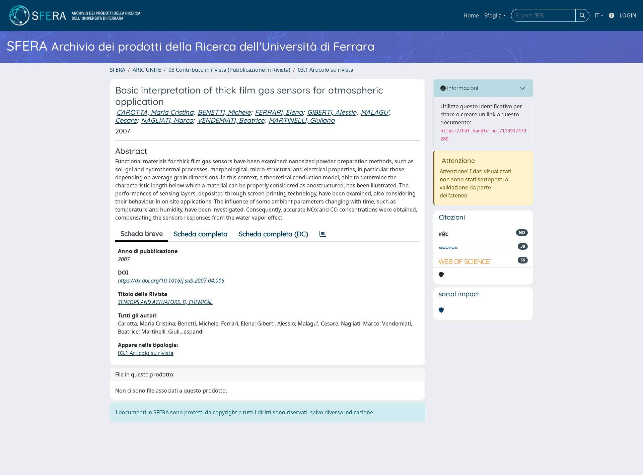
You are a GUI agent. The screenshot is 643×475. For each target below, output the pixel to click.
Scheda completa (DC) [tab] (273, 234)
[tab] (323, 234)
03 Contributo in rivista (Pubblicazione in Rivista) (229, 69)
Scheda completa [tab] (200, 234)
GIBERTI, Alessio (331, 112)
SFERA (117, 69)
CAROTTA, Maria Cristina (155, 112)
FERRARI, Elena (279, 112)
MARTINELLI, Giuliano (302, 120)
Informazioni (462, 87)
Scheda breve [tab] (142, 233)
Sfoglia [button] (493, 15)
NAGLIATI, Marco (167, 120)
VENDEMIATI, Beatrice (230, 120)
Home (471, 15)
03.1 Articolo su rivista (325, 69)
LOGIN (628, 15)
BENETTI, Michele (224, 112)
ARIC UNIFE (147, 69)
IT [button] (597, 15)
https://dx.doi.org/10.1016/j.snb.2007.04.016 (171, 280)
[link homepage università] (75, 15)
